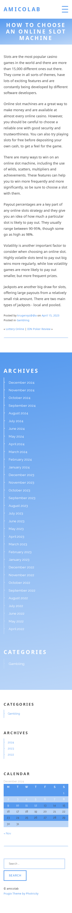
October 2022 (19, 583)
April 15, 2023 (50, 315)
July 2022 (16, 606)
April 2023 (16, 536)
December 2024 (22, 382)
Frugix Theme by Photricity (21, 893)
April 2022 (16, 629)
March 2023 (18, 544)
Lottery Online (15, 329)
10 (17, 805)
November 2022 (21, 575)
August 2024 (18, 413)
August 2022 (18, 598)
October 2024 (20, 398)
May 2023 (16, 529)
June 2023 (16, 521)
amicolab (22, 9)
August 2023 (18, 506)
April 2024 (17, 444)
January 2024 (19, 467)
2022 (11, 754)
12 (35, 805)
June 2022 (16, 613)
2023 (11, 748)
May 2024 (16, 436)
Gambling (23, 320)
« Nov (7, 833)
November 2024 (22, 390)
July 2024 (16, 421)
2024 (11, 742)
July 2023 (16, 513)
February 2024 (20, 459)
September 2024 (22, 405)
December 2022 (21, 567)
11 (26, 805)
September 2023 (22, 498)
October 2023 (19, 490)
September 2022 (22, 590)
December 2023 (21, 475)
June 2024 (17, 429)
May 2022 (16, 621)
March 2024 (18, 452)
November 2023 (21, 482)
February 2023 (20, 552)
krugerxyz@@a (27, 315)
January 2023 (19, 560)
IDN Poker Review (38, 329)
